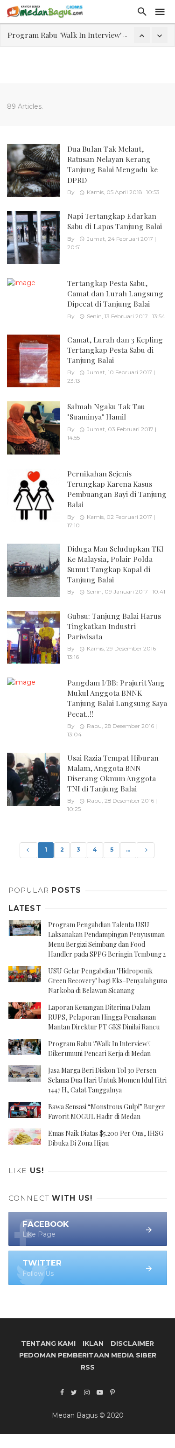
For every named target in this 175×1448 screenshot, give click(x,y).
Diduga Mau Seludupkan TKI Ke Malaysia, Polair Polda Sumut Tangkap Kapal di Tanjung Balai (115, 564)
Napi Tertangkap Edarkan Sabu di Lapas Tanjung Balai (114, 221)
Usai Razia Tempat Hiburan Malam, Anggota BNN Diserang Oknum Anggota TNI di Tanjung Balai (113, 773)
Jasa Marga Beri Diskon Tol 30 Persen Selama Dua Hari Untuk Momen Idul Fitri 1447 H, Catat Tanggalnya (107, 1080)
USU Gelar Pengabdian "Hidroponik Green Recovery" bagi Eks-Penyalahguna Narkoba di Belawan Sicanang (107, 980)
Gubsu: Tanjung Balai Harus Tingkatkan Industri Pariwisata (114, 626)
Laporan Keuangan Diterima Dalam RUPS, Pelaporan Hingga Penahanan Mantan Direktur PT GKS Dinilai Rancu (104, 1017)
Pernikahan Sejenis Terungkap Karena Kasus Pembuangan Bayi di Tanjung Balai (117, 489)
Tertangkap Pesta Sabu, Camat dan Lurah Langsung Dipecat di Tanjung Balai (115, 293)
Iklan (93, 1343)
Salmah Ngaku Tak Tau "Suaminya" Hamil (106, 411)
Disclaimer (132, 1343)
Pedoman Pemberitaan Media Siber (87, 1355)
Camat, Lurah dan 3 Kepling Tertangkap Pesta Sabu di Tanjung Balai (115, 350)
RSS (88, 1367)
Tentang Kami (48, 1343)
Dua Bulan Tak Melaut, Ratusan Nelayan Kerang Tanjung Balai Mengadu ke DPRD (112, 164)
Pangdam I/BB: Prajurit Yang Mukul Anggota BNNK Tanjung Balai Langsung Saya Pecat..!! (117, 698)
